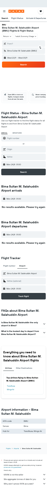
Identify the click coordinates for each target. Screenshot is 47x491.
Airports (16, 448)
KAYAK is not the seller (13, 474)
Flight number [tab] (9, 266)
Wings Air (10, 389)
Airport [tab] (22, 266)
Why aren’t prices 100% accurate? (19, 483)
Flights (8, 448)
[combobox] (26, 149)
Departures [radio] (17, 133)
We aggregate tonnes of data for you (20, 479)
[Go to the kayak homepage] (16, 11)
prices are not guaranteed (12, 467)
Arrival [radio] (4, 133)
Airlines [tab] (8, 368)
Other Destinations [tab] (24, 368)
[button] (4, 11)
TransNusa (11, 386)
